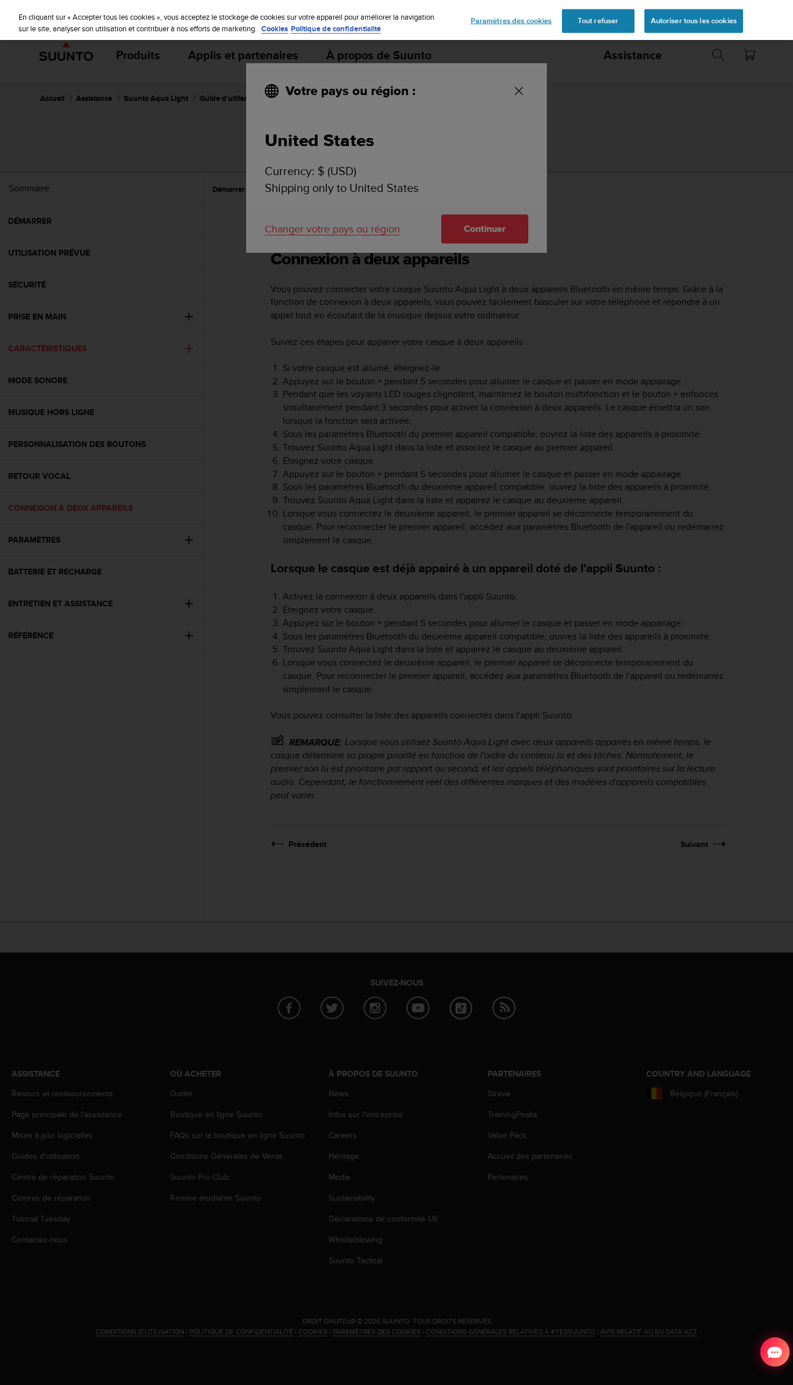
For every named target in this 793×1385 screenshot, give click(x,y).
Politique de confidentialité (336, 28)
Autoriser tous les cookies (694, 20)
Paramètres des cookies (511, 20)
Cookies (274, 28)
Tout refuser (598, 20)
